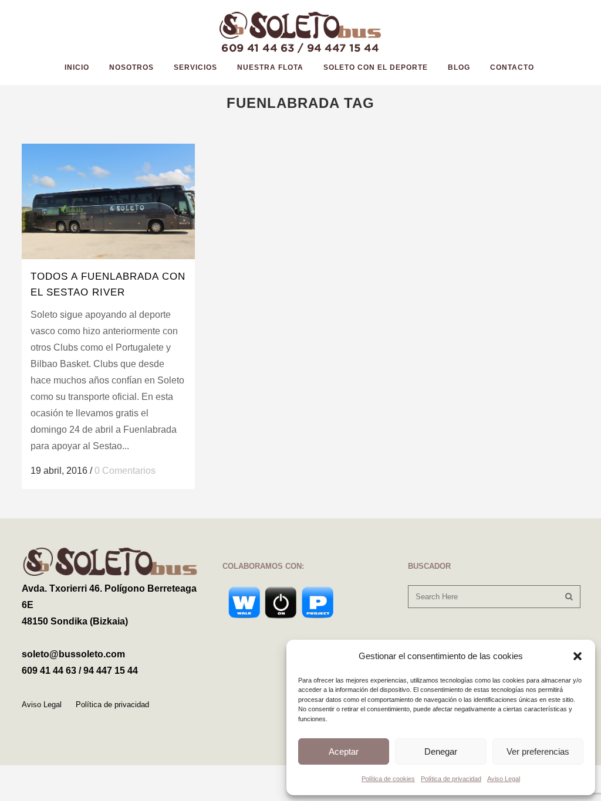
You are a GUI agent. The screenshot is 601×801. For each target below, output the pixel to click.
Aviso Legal (503, 778)
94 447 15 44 (110, 671)
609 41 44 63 (49, 671)
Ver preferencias (538, 751)
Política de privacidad (451, 778)
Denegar (440, 751)
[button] (577, 656)
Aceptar (344, 751)
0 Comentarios (125, 471)
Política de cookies (388, 778)
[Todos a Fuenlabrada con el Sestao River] (108, 201)
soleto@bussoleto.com (73, 654)
